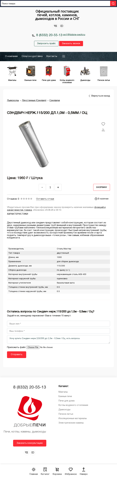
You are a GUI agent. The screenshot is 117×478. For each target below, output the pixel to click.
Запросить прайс (46, 43)
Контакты (51, 56)
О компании (11, 56)
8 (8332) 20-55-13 (49, 35)
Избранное (71, 474)
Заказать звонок (71, 43)
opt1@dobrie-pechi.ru (74, 35)
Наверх (84, 474)
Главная (34, 474)
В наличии (103, 199)
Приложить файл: (17, 347)
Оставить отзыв (45, 199)
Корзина (57, 474)
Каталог (45, 474)
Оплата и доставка (32, 56)
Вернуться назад (100, 96)
